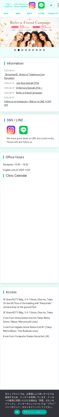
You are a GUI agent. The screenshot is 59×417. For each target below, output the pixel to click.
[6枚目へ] (33, 50)
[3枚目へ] (22, 50)
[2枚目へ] (19, 50)
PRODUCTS (53, 14)
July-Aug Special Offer (27, 83)
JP (51, 5)
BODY (29, 14)
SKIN (18, 14)
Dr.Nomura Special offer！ (29, 88)
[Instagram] (32, 5)
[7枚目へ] (37, 50)
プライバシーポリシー (34, 412)
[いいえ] (55, 403)
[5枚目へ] (29, 50)
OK (17, 412)
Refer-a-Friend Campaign (29, 92)
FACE (6, 14)
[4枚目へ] (26, 50)
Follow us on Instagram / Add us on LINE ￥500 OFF (27, 103)
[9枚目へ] (44, 50)
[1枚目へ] (15, 50)
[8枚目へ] (40, 50)
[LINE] (41, 5)
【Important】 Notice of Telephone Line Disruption (24, 76)
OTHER (41, 14)
